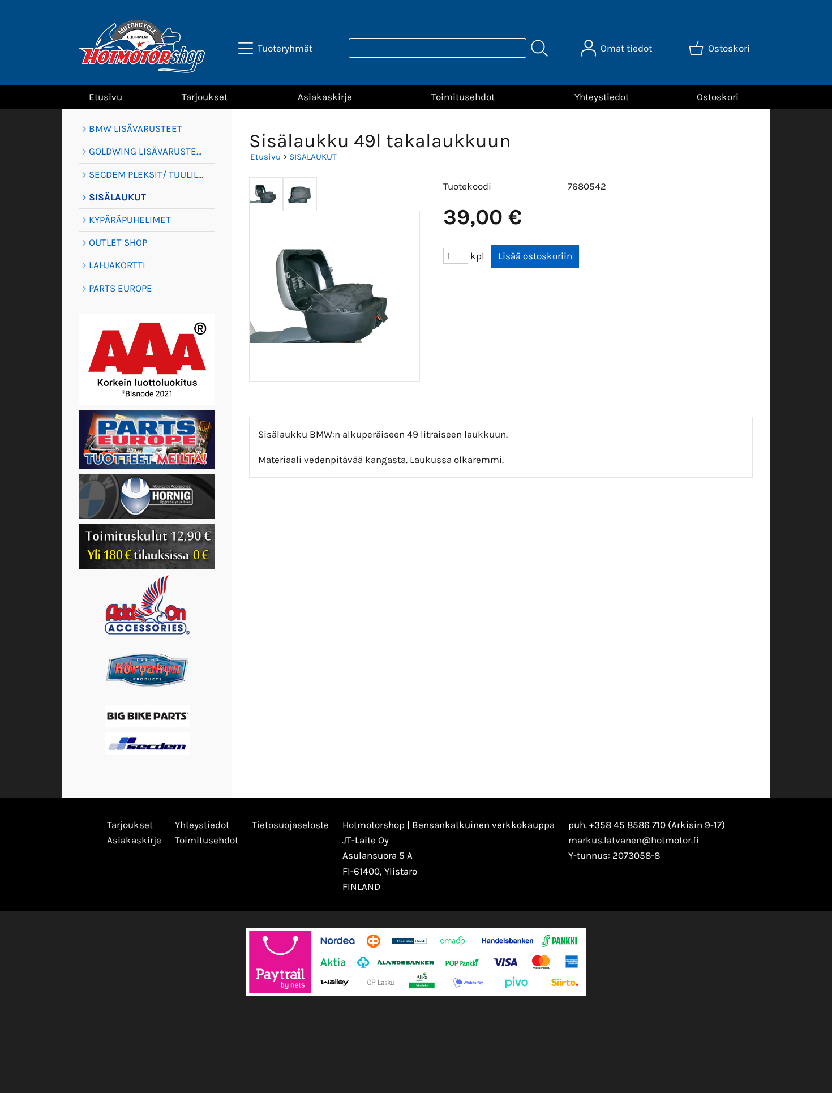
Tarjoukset (205, 96)
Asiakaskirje (325, 96)
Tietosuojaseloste (290, 824)
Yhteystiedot (601, 96)
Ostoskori (718, 96)
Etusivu (105, 96)
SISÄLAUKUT (313, 157)
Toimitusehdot (463, 96)
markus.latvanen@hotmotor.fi (633, 840)
